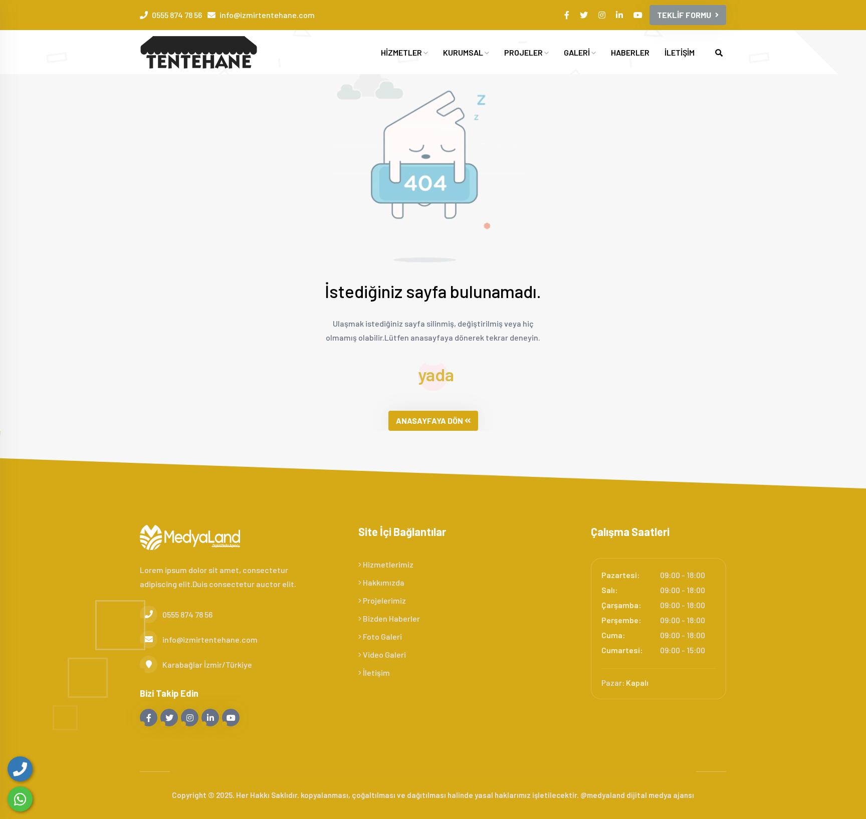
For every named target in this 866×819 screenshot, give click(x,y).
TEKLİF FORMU (684, 15)
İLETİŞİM (680, 52)
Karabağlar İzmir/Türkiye (207, 664)
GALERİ (577, 52)
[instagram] (602, 15)
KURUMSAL (464, 52)
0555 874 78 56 (177, 15)
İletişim (375, 672)
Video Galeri (383, 654)
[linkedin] (620, 15)
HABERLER (630, 52)
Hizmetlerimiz (387, 564)
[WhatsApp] (20, 798)
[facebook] (567, 15)
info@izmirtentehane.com (267, 15)
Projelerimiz (383, 600)
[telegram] (584, 15)
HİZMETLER (402, 52)
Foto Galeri (381, 636)
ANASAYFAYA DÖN (429, 420)
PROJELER (524, 52)
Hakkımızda (382, 582)
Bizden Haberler (390, 618)
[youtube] (638, 15)
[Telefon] (20, 768)
